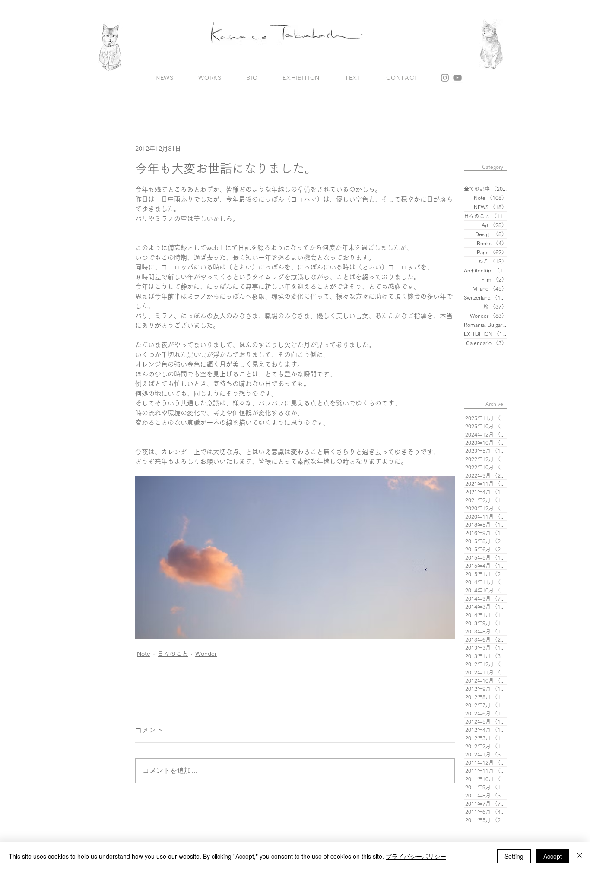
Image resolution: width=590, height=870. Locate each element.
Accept (552, 856)
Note (143, 654)
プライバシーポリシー (416, 856)
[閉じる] (579, 856)
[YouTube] (457, 78)
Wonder (206, 654)
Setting (513, 856)
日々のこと (173, 654)
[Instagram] (445, 78)
